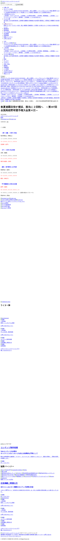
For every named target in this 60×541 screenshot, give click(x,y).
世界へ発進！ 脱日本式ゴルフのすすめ (14, 86)
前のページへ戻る (6, 201)
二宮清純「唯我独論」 (43, 15)
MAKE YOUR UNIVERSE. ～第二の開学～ (26, 10)
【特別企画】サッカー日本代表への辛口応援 (24, 89)
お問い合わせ (7, 38)
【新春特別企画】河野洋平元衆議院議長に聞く (33, 91)
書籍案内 (6, 28)
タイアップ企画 (8, 9)
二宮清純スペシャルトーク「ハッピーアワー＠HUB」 (25, 88)
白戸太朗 (11, 20)
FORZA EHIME (52, 25)
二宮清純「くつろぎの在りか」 (33, 17)
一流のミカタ (46, 89)
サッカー (9, 25)
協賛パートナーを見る (7, 479)
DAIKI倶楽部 (52, 81)
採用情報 (6, 35)
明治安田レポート (15, 12)
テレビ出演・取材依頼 (10, 32)
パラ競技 (35, 25)
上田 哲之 (3, 97)
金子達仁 (6, 20)
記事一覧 (6, 7)
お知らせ (26, 93)
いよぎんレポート (53, 83)
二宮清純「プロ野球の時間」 (28, 15)
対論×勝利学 (53, 10)
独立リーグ (7, 73)
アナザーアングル (9, 10)
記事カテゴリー (8, 23)
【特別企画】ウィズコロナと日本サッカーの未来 (21, 84)
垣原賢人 (24, 97)
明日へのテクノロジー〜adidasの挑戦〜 (37, 83)
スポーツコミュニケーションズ (9, 116)
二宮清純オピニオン (9, 14)
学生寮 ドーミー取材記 (27, 12)
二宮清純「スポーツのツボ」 (12, 15)
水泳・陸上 (20, 25)
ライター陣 (7, 19)
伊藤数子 (52, 20)
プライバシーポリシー (14, 536)
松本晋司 (36, 20)
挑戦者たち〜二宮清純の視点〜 (42, 12)
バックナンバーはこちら (18, 201)
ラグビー (14, 25)
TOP (5, 41)
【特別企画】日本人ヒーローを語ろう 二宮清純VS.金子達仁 (30, 81)
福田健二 (51, 97)
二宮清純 (14, 97)
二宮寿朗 (20, 20)
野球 (5, 25)
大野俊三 (47, 20)
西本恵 (16, 20)
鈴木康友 (18, 99)
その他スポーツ (42, 25)
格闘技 (26, 25)
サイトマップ (4, 536)
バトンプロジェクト (43, 10)
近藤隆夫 (26, 20)
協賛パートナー (8, 37)
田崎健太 (31, 20)
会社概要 (6, 33)
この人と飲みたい (41, 84)
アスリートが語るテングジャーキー (13, 93)
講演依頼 (6, 30)
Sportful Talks (4, 84)
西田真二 (42, 20)
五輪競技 (30, 25)
